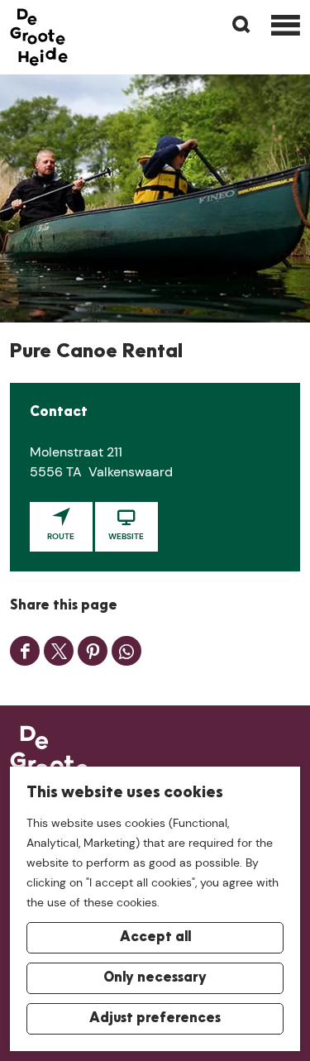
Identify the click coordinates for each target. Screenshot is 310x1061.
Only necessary (155, 978)
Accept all (155, 937)
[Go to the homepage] (39, 37)
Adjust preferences (155, 1018)
